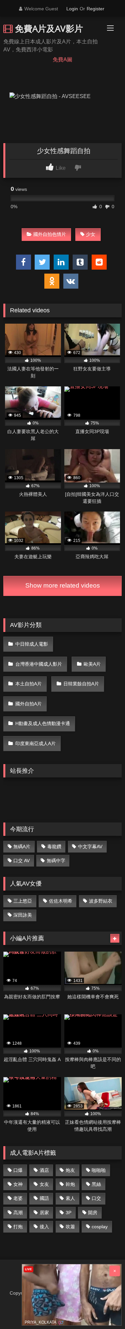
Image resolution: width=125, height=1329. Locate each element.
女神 (18, 1184)
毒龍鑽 (54, 846)
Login (72, 8)
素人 (70, 1198)
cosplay (100, 1226)
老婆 (18, 1198)
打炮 (18, 1226)
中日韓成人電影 (31, 644)
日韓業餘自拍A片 (81, 683)
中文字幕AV (90, 846)
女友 (44, 1184)
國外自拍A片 (28, 703)
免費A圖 (62, 59)
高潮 (18, 1212)
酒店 (44, 1170)
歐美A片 (92, 664)
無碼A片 (21, 846)
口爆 (18, 1170)
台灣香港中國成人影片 (38, 664)
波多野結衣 (100, 901)
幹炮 (70, 1184)
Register (95, 8)
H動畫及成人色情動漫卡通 (42, 723)
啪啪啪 (99, 1170)
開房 (92, 1212)
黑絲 (96, 1184)
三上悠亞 (22, 901)
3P (68, 1212)
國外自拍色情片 (49, 234)
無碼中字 (56, 860)
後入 (44, 1226)
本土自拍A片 (28, 683)
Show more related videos (62, 585)
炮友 (70, 1170)
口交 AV (21, 860)
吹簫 (70, 1226)
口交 (96, 1198)
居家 (44, 1212)
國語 (44, 1198)
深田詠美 (22, 915)
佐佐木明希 (60, 901)
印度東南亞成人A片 (35, 743)
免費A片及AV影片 (48, 28)
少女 (90, 234)
